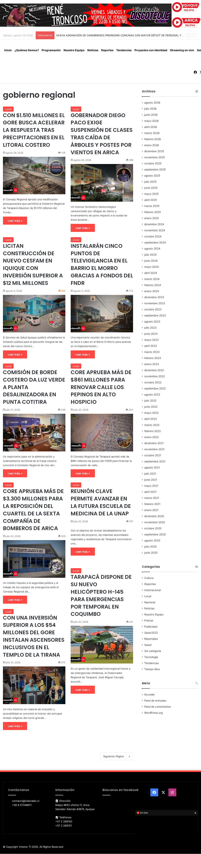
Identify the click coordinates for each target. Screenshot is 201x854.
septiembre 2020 (155, 534)
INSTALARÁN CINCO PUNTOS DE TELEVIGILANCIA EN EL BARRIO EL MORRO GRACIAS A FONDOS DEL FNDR (102, 264)
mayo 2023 (151, 339)
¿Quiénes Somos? (27, 50)
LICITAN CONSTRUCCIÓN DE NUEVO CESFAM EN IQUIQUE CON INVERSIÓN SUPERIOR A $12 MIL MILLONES (33, 264)
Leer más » (15, 220)
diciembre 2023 (154, 297)
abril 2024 (150, 272)
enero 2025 (151, 218)
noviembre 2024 (154, 230)
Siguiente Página (113, 756)
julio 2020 (150, 546)
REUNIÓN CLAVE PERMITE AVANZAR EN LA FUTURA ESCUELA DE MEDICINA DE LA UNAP (101, 502)
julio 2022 (150, 400)
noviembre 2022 (154, 376)
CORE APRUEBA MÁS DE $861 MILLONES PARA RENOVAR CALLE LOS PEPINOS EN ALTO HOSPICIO (101, 387)
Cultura (148, 578)
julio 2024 (150, 254)
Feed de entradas (155, 700)
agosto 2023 (152, 321)
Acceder (149, 694)
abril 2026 (150, 127)
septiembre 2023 (155, 315)
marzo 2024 (152, 279)
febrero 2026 (152, 139)
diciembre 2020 (154, 516)
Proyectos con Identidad (150, 50)
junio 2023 (151, 333)
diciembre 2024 (154, 224)
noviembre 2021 (154, 449)
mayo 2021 (151, 485)
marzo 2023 (152, 352)
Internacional (152, 590)
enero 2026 (151, 145)
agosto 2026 (152, 102)
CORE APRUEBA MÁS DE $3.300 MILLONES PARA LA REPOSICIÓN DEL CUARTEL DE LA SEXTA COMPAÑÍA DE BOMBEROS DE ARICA (33, 510)
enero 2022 (151, 437)
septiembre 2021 (154, 461)
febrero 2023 (152, 358)
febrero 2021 (152, 504)
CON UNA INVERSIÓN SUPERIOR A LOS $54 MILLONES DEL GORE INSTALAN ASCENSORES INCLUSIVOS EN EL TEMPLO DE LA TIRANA (33, 636)
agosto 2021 (152, 467)
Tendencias (124, 50)
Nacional (149, 602)
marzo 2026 (152, 133)
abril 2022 (150, 418)
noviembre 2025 (154, 157)
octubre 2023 (153, 309)
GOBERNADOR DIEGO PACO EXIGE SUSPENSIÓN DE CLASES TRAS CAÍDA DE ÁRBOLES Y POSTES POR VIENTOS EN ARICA (101, 134)
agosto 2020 (152, 540)
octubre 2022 (152, 382)
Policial (148, 620)
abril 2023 (150, 345)
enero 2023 (151, 364)
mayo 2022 (151, 412)
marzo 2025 (151, 206)
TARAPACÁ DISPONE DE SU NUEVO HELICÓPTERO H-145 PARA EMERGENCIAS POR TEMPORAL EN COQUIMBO (101, 595)
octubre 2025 (152, 163)
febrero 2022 (152, 431)
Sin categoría (152, 651)
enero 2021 (151, 510)
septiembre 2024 (155, 242)
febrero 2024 (152, 285)
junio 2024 (151, 260)
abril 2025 (150, 199)
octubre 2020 (153, 528)
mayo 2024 (151, 266)
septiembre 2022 (155, 388)
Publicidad (150, 626)
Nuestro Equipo (74, 50)
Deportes (107, 50)
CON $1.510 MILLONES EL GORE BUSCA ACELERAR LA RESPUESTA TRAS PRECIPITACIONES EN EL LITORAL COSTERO (34, 130)
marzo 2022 (151, 425)
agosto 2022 (152, 394)
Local (8, 109)
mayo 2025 (151, 193)
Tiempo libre (152, 669)
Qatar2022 (151, 632)
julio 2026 (150, 108)
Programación (51, 50)
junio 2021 (150, 479)
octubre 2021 (152, 455)
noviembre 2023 (154, 303)
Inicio (8, 50)
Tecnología (151, 657)
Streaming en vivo (182, 50)
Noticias (92, 50)
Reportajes (151, 638)
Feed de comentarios (157, 706)
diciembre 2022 (154, 370)
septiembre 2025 (155, 169)
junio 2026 (151, 114)
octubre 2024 (153, 236)
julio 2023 (150, 327)
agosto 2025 (152, 175)
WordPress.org (153, 712)
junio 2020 (151, 552)
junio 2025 (150, 187)
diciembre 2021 (154, 443)
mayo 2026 (151, 120)
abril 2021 (150, 491)
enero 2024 (151, 291)
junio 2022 (150, 406)
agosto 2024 (152, 248)
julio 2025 (150, 181)
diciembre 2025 (154, 151)
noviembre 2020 (154, 522)
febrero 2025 (152, 212)
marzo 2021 (151, 497)
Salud (147, 644)
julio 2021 (150, 473)
